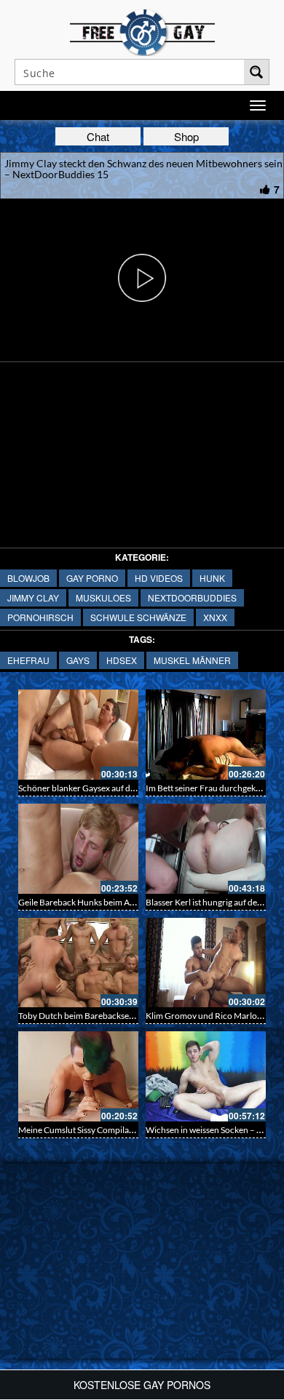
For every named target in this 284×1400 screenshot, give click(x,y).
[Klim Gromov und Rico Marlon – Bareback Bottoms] (206, 963)
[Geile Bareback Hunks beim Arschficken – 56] (78, 849)
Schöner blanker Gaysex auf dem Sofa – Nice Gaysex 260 (125, 788)
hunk (212, 578)
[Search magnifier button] (256, 72)
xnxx (215, 617)
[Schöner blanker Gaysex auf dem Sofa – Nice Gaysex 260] (78, 734)
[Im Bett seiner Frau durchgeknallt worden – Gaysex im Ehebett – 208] (206, 734)
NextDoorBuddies (192, 597)
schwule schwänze (138, 617)
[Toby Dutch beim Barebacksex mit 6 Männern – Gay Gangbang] (78, 963)
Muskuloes (103, 597)
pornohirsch (40, 617)
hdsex (121, 660)
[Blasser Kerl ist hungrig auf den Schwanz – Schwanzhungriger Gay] (206, 849)
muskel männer (192, 660)
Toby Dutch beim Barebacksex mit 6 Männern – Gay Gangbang (136, 1015)
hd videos (159, 578)
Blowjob (28, 578)
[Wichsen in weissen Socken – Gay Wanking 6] (206, 1076)
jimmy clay (33, 597)
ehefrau (28, 660)
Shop (186, 136)
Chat (98, 136)
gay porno (92, 578)
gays (78, 660)
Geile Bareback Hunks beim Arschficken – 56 (103, 902)
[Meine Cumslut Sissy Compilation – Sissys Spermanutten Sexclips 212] (78, 1076)
